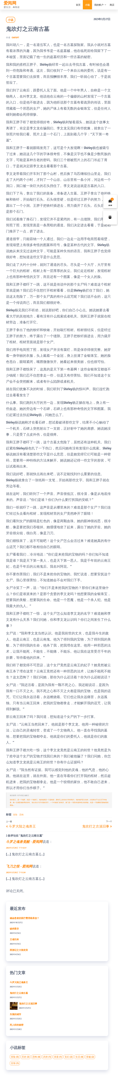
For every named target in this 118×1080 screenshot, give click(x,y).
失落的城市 (15, 1014)
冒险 (15, 814)
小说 (87, 4)
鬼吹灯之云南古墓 (19, 992)
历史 (26, 1056)
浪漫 (58, 1056)
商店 (112, 4)
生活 (79, 1056)
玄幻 (69, 1056)
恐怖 (21, 814)
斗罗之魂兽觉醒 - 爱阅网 (24, 841)
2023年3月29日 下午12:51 (16, 847)
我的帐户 (99, 4)
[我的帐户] (110, 217)
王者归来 (14, 939)
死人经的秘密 (16, 1024)
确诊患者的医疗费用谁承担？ (24, 918)
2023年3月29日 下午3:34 (15, 872)
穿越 (90, 1056)
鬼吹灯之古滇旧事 (28, 1003)
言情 (15, 1063)
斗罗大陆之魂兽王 (19, 982)
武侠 (47, 1056)
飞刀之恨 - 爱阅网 (19, 866)
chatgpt (15, 37)
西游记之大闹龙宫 (19, 949)
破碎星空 (14, 928)
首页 (78, 4)
